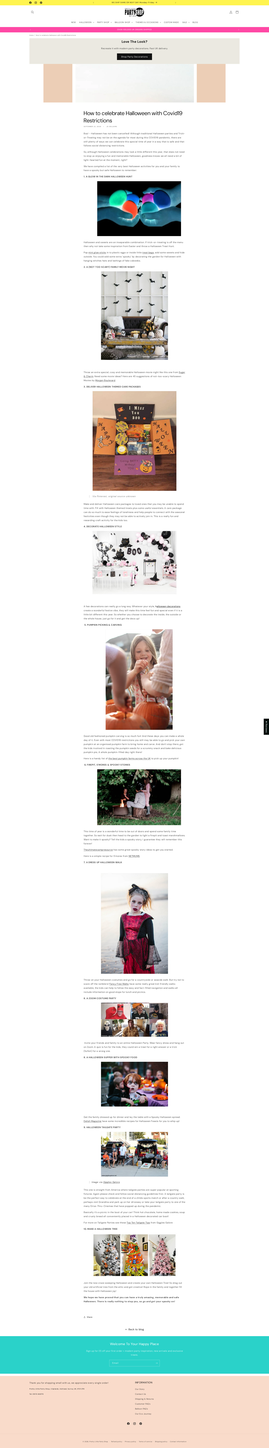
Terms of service (145, 1442)
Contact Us (140, 1394)
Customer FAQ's (142, 1404)
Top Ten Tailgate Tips (138, 1222)
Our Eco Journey (143, 1414)
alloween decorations (168, 606)
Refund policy (116, 1442)
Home (31, 35)
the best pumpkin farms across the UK (129, 758)
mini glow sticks (97, 252)
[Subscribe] (156, 1363)
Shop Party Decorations (134, 56)
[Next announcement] (175, 2)
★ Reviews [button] (266, 726)
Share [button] (89, 1317)
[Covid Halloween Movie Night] (134, 359)
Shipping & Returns (144, 1399)
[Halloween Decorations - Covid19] (134, 593)
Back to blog (136, 1329)
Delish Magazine (92, 1121)
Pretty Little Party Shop (98, 1442)
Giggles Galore (111, 1182)
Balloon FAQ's (141, 1408)
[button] (32, 12)
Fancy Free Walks (119, 983)
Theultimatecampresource (98, 849)
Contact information (178, 1442)
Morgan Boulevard (105, 380)
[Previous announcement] (93, 2)
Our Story (139, 1389)
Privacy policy (130, 1442)
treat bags (148, 252)
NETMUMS (134, 856)
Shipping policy (161, 1442)
